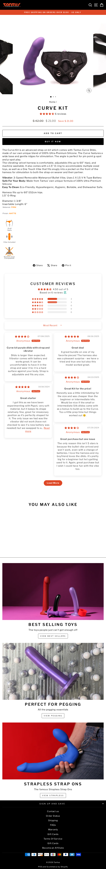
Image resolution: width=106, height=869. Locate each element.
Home (52, 102)
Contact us (53, 811)
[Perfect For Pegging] (53, 671)
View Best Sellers (53, 636)
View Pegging (53, 716)
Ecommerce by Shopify (57, 867)
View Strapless (53, 795)
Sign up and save (52, 804)
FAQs (53, 825)
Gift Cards (53, 834)
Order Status (53, 816)
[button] (47, 113)
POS (40, 867)
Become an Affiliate (53, 848)
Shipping (53, 820)
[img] (22, 336)
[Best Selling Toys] (53, 591)
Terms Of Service (53, 838)
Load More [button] (53, 483)
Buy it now (53, 141)
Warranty (53, 829)
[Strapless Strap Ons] (53, 751)
